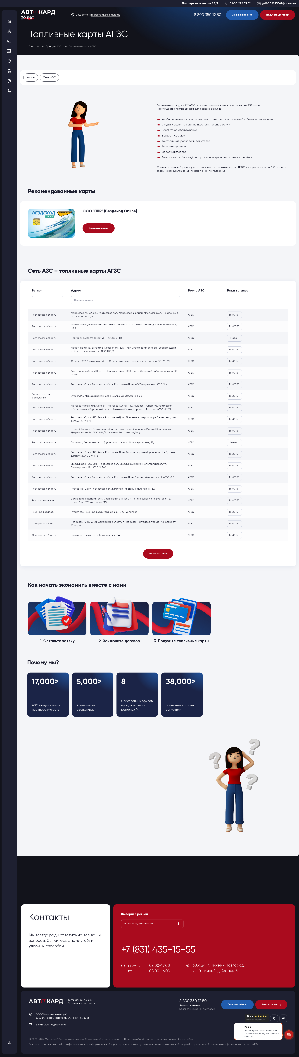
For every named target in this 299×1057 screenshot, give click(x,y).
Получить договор (277, 15)
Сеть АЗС (49, 77)
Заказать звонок (189, 1005)
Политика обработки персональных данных (150, 1039)
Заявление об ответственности (104, 1039)
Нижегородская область (105, 15)
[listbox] (152, 924)
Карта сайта (185, 1039)
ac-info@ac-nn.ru (55, 1024)
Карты (31, 77)
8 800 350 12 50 (207, 15)
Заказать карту (98, 228)
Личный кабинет (242, 15)
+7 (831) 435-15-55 (158, 950)
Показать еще (158, 554)
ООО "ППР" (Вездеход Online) (110, 211)
